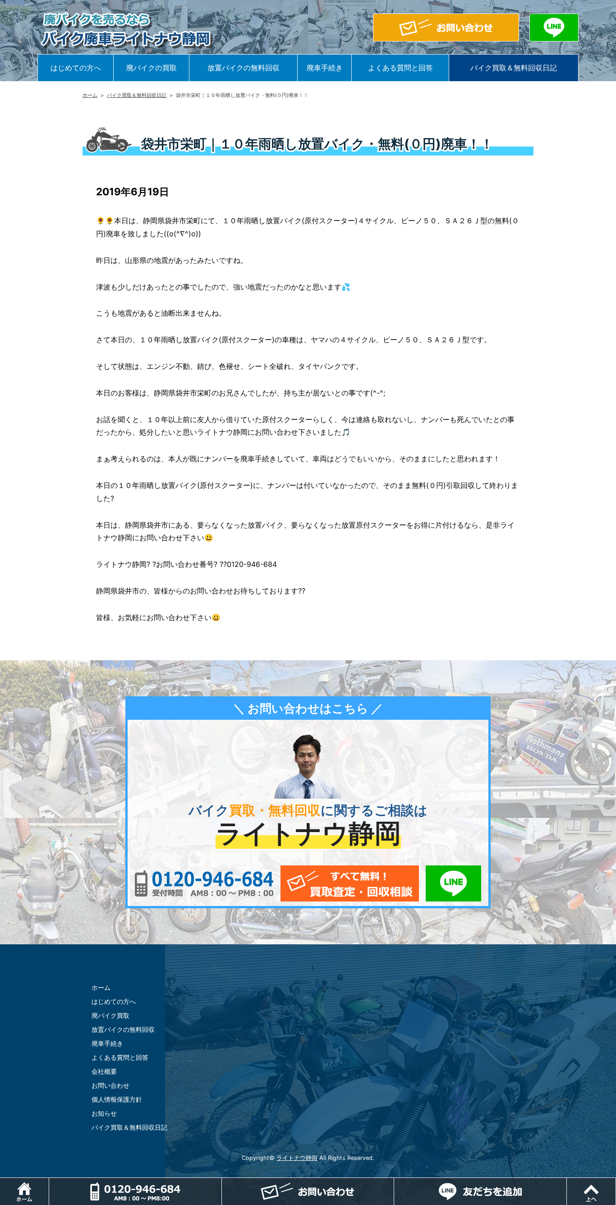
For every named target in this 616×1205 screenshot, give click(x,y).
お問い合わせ (110, 1085)
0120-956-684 (204, 883)
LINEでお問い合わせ (453, 883)
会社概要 (104, 1071)
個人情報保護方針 (117, 1099)
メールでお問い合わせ (349, 883)
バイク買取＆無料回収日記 (513, 67)
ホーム (90, 95)
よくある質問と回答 (400, 67)
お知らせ (104, 1113)
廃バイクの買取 (151, 67)
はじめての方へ (76, 67)
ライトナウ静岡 (296, 1157)
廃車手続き (325, 67)
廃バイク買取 (110, 1015)
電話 (135, 1191)
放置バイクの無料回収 (243, 67)
